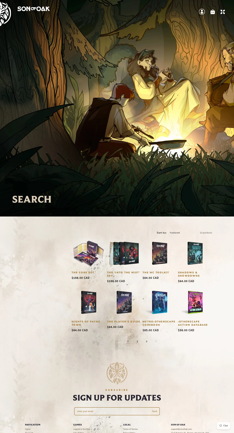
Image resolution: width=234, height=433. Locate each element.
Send (154, 411)
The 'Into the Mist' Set (123, 274)
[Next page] (155, 341)
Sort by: (162, 232)
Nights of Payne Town (86, 323)
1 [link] (128, 341)
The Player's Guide (123, 321)
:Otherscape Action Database (193, 323)
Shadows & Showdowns (189, 274)
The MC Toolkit (156, 272)
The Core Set (83, 272)
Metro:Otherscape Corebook (159, 323)
